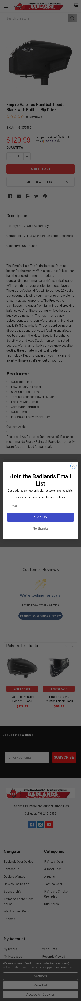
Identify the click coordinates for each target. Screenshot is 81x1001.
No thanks (40, 528)
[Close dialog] (73, 466)
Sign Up (40, 517)
